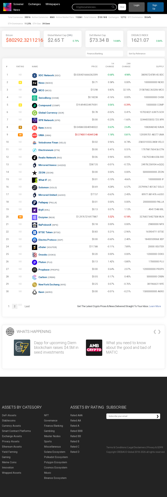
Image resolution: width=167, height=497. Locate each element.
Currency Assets (11, 425)
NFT (46, 415)
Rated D (74, 451)
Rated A (74, 425)
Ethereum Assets (12, 446)
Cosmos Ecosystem (55, 467)
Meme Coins (9, 462)
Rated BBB (76, 431)
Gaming (6, 457)
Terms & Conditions (116, 447)
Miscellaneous (52, 446)
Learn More (155, 306)
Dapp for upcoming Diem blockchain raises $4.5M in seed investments (56, 348)
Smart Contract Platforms (16, 431)
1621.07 (140, 40)
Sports (48, 441)
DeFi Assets (9, 415)
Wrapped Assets (11, 472)
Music (47, 472)
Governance (50, 420)
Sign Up (154, 7)
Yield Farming (9, 451)
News (16, 9)
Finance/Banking (53, 425)
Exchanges (34, 4)
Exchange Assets (12, 436)
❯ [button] (159, 331)
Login (136, 5)
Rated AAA (76, 415)
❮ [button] (154, 331)
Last (27, 306)
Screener (18, 4)
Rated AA (75, 420)
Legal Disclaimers (137, 447)
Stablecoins (8, 420)
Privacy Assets (10, 441)
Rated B (74, 441)
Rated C (74, 446)
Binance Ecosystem (55, 478)
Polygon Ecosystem (55, 462)
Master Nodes (52, 436)
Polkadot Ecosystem (56, 457)
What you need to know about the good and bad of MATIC (128, 348)
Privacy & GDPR (155, 447)
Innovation (8, 467)
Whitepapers (53, 4)
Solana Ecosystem (54, 451)
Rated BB (75, 436)
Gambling (49, 431)
